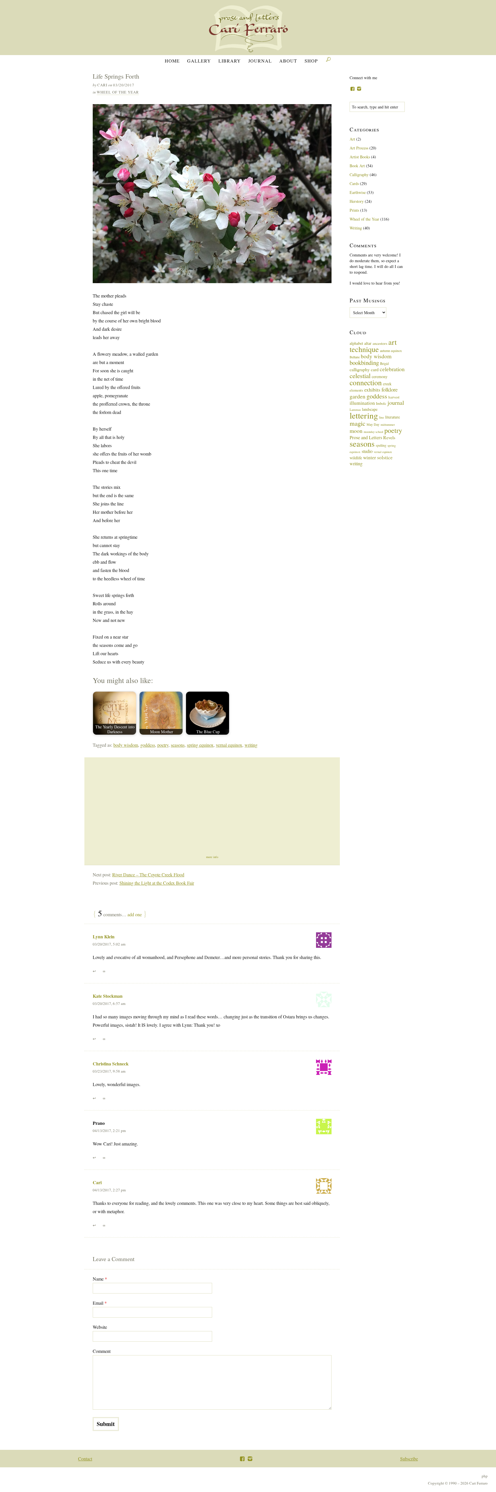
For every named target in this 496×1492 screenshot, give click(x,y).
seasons (178, 745)
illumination (362, 402)
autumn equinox (391, 350)
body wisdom (125, 745)
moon (356, 430)
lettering (364, 415)
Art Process (359, 148)
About (288, 61)
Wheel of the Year (118, 92)
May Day (373, 424)
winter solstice (378, 457)
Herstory (357, 201)
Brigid (384, 363)
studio (367, 451)
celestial (360, 375)
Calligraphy (359, 174)
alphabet (356, 343)
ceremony (380, 376)
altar (367, 343)
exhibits (372, 389)
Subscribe (409, 1459)
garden (357, 396)
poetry (162, 745)
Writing (356, 228)
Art (352, 139)
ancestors (380, 343)
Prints (354, 210)
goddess (147, 745)
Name (100, 1279)
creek (387, 383)
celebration (392, 369)
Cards (354, 183)
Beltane (355, 357)
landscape (369, 409)
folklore (389, 389)
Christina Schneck (111, 1063)
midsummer (388, 425)
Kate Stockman (108, 996)
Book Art (357, 165)
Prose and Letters (366, 437)
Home (172, 61)
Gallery (199, 61)
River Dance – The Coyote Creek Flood (148, 875)
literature (392, 417)
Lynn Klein (104, 936)
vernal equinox (229, 745)
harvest (394, 397)
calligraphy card (364, 369)
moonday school (373, 432)
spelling (381, 445)
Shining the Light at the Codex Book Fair (156, 883)
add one (134, 914)
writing (251, 745)
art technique (373, 345)
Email (100, 1303)
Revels (389, 437)
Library (229, 61)
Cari (97, 1182)
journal (396, 402)
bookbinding (364, 363)
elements (356, 390)
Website (100, 1327)
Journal (260, 61)
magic (357, 423)
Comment (102, 1351)
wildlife (356, 457)
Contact (85, 1459)
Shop (311, 61)
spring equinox (200, 745)
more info (212, 857)
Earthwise (358, 192)
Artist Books (360, 156)
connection (366, 382)
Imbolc (381, 403)
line (381, 417)
